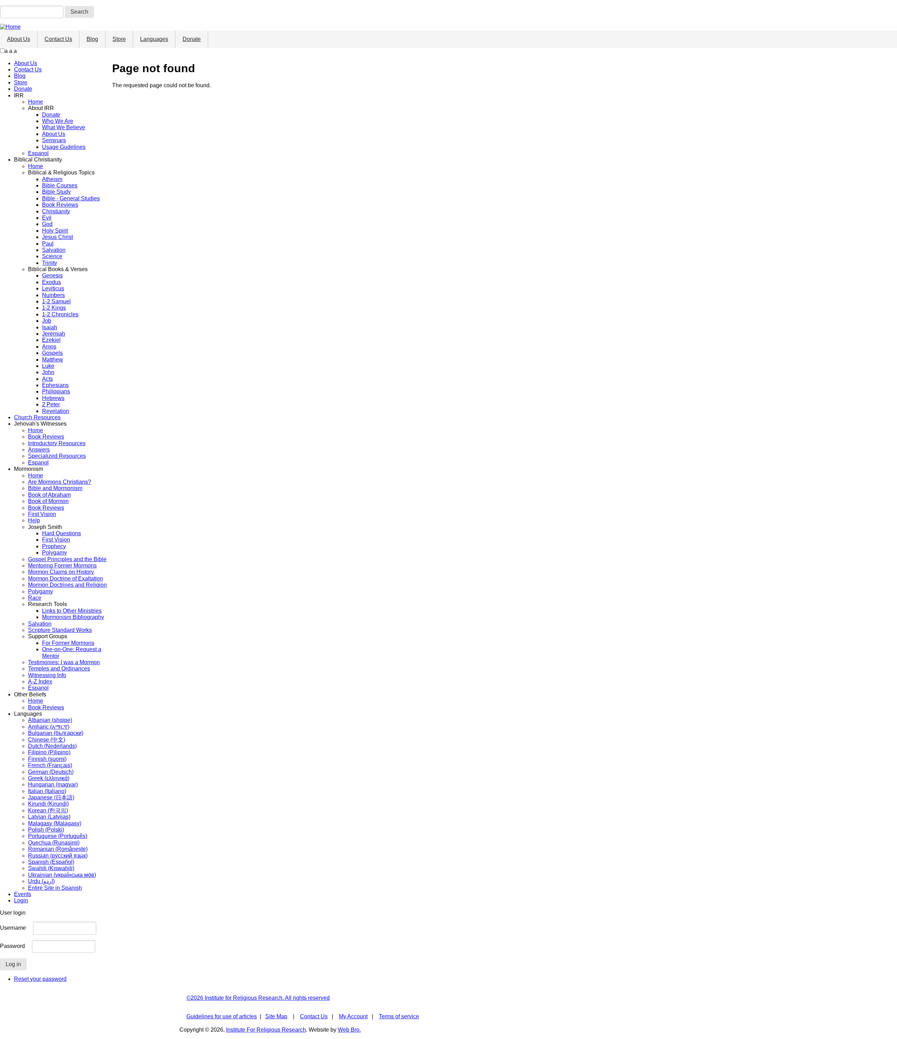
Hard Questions (61, 533)
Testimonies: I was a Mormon (64, 662)
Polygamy (54, 553)
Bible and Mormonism (55, 488)
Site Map (276, 1016)
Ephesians (55, 385)
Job (46, 321)
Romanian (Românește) (58, 849)
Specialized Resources (57, 456)
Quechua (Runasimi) (54, 843)
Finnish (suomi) (47, 759)
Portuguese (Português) (57, 836)
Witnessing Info (47, 675)
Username (13, 928)
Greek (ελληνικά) (48, 778)
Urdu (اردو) (41, 881)
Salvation (54, 250)
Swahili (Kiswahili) (51, 868)
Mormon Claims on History (61, 572)
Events (22, 894)
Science (52, 256)
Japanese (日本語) (51, 797)
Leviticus (53, 288)
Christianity (56, 211)
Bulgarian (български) (55, 733)
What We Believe (63, 127)
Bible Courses (59, 185)
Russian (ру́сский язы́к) (58, 856)
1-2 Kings (54, 308)
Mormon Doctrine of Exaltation (65, 579)
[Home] (10, 27)
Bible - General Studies (71, 198)
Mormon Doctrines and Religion (67, 585)
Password (12, 946)
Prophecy (54, 546)
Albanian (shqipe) (50, 720)
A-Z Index (40, 681)
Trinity (49, 263)
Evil (47, 218)
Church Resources (37, 417)
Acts (47, 379)
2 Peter (51, 404)
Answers (39, 450)
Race (34, 598)
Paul (48, 244)
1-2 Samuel (56, 301)
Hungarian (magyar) (53, 784)
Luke (48, 366)
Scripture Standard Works (60, 630)
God (47, 224)
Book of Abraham (49, 495)
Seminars (54, 140)
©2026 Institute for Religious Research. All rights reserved (258, 998)
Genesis (52, 275)
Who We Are (57, 121)
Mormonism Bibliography (73, 617)
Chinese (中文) (46, 740)
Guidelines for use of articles (221, 1016)
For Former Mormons (68, 643)
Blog (92, 39)
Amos (49, 347)
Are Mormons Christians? (59, 482)
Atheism (52, 179)
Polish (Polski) (46, 830)
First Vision (42, 514)
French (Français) (50, 765)
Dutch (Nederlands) (52, 746)
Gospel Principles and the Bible (67, 559)
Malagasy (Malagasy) (54, 823)
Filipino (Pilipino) (49, 752)
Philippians (56, 391)
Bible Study (56, 192)
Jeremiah (53, 334)
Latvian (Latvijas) (49, 817)
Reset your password (40, 979)
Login (21, 900)
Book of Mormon (48, 501)
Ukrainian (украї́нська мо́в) (62, 875)
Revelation (55, 411)
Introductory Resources (56, 443)
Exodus (51, 282)
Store (119, 39)
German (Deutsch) (51, 772)
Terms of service (399, 1016)
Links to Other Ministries (72, 611)
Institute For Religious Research (266, 1030)
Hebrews (53, 398)
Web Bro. (349, 1030)
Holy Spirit (55, 231)
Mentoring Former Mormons (62, 566)
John (48, 372)
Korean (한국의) (48, 810)
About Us (18, 39)
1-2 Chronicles (60, 314)
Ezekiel (51, 340)
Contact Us (58, 39)
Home (35, 102)
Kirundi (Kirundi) (48, 804)
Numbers (53, 295)
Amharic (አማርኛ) (48, 727)
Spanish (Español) (51, 862)
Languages (154, 39)
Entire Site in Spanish (55, 888)
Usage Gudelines (63, 147)
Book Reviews (60, 205)
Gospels (52, 353)
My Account (353, 1016)
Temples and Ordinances (59, 669)
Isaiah (49, 327)
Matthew (52, 360)
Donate (192, 39)
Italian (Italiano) (47, 791)
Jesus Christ (57, 237)
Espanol (38, 153)
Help (34, 520)
